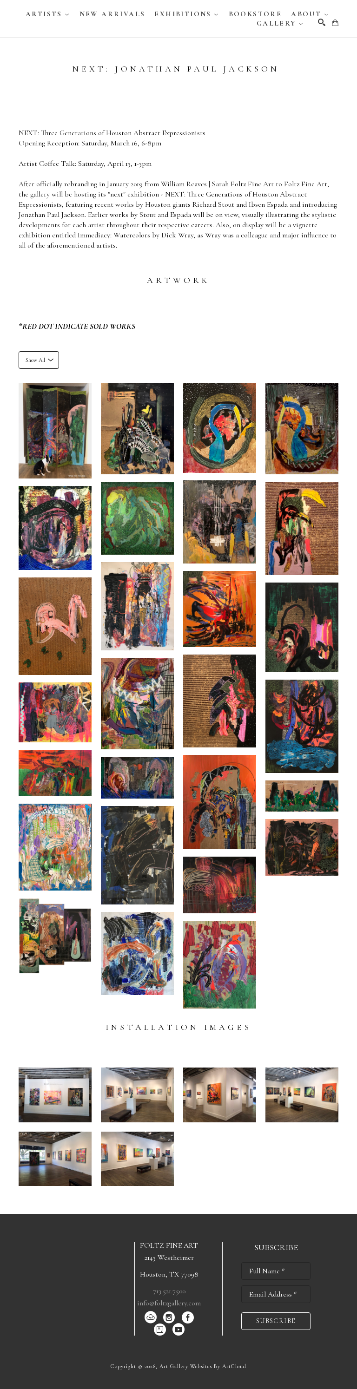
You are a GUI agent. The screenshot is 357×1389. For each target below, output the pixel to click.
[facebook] (188, 1317)
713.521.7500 (169, 1291)
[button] (48, 14)
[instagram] (169, 1317)
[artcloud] (151, 1317)
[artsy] (160, 1329)
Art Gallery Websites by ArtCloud (202, 1366)
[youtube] (178, 1329)
